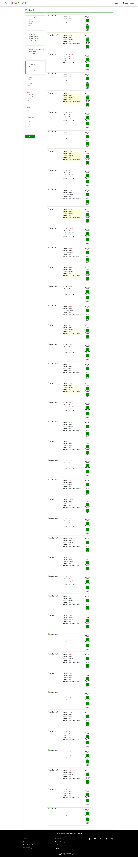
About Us (58, 839)
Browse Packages (60, 842)
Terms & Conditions (29, 845)
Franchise (26, 842)
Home (25, 839)
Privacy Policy (27, 848)
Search (30, 136)
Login (56, 845)
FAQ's (57, 848)
